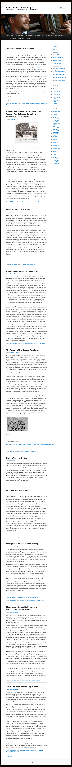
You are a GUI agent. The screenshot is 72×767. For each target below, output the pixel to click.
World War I (40, 103)
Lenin (22, 483)
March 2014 (55, 139)
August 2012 (55, 164)
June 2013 (55, 151)
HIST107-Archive (13, 103)
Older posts (9, 756)
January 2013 (55, 158)
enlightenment (26, 451)
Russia (28, 343)
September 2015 (56, 123)
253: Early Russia (49, 35)
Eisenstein (37, 750)
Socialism (44, 537)
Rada (26, 343)
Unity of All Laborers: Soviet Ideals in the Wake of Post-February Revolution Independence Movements (23, 114)
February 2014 (56, 141)
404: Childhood (21, 38)
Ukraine (43, 343)
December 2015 (56, 118)
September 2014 (56, 135)
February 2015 (56, 127)
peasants (22, 343)
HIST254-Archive (13, 201)
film (25, 600)
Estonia (36, 201)
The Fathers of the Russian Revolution (22, 350)
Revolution (31, 537)
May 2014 (55, 136)
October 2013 (55, 147)
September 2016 (56, 111)
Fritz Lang (29, 600)
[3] (38, 69)
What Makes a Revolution (17, 490)
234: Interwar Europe (39, 35)
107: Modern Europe (19, 35)
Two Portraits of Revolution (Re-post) (22, 686)
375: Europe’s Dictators (11, 38)
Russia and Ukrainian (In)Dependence (22, 271)
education (32, 201)
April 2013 (55, 154)
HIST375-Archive (56, 100)
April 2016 (55, 114)
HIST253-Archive (56, 94)
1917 (21, 264)
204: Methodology (29, 35)
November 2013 (56, 145)
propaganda (8, 751)
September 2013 (56, 148)
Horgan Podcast (56, 56)
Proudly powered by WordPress (36, 762)
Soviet (40, 343)
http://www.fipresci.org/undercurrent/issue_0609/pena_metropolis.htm (22, 597)
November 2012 (56, 160)
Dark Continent (31, 750)
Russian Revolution (34, 103)
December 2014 (56, 130)
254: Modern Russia (59, 35)
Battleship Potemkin (24, 680)
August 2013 (55, 150)
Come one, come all (60, 71)
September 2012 (56, 163)
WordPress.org (56, 49)
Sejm (35, 264)
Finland (24, 264)
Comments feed (56, 47)
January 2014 (55, 142)
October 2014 (55, 133)
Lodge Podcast (56, 54)
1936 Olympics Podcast (58, 60)
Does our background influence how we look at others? (59, 77)
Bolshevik (23, 201)
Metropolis (33, 600)
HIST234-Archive (56, 93)
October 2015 (55, 121)
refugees (27, 103)
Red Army (40, 201)
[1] (10, 64)
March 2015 (55, 126)
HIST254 (54, 96)
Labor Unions (23, 537)
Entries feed (55, 46)
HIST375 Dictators (56, 98)
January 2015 (55, 129)
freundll (19, 493)
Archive (28, 38)
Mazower (30, 680)
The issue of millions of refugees (20, 48)
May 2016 (55, 113)
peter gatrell (23, 103)
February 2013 (56, 157)
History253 (12, 451)
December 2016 (56, 110)
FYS (12, 35)
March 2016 (55, 116)
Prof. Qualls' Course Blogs (19, 7)
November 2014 (56, 132)
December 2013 (56, 144)
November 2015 (56, 120)
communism (27, 201)
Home (8, 35)
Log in (54, 44)
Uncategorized (13, 600)
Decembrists (20, 451)
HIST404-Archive (56, 101)
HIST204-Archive (56, 91)
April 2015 (55, 124)
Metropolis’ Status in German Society (22, 543)
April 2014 (55, 138)
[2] (39, 67)
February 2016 (56, 117)
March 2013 (55, 156)
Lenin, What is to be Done (17, 458)
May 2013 (55, 153)
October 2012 (55, 161)
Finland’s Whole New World (18, 209)
